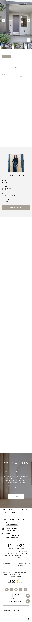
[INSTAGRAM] (11, 589)
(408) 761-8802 (7, 189)
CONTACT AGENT (16, 207)
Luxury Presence (16, 601)
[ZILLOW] (25, 589)
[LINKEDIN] (16, 589)
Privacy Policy (23, 610)
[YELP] (20, 589)
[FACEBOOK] (7, 589)
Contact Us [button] (16, 497)
